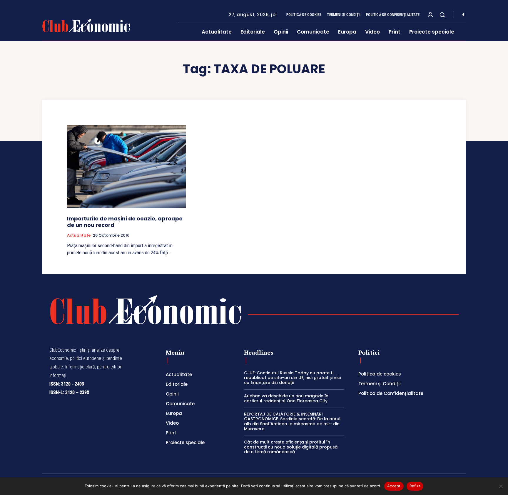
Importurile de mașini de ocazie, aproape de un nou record (125, 222)
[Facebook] (463, 15)
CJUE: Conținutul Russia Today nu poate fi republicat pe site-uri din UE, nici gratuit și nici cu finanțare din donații (292, 378)
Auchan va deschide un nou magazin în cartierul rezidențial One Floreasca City (286, 398)
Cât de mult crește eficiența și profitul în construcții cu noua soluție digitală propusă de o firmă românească (290, 447)
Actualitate (79, 235)
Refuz (415, 486)
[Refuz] (501, 486)
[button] (442, 15)
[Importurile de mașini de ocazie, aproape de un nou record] (126, 166)
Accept (394, 486)
